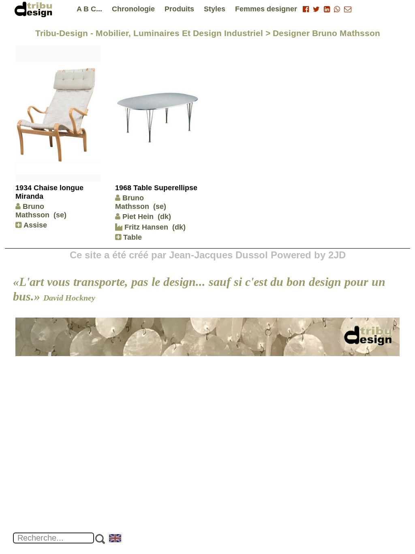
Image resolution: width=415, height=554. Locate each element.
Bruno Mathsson (32, 210)
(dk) (164, 217)
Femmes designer (266, 9)
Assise (34, 225)
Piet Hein (138, 217)
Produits (179, 9)
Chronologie (133, 9)
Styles (214, 9)
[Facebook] (306, 9)
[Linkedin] (327, 9)
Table (131, 237)
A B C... (89, 9)
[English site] (115, 539)
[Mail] (347, 9)
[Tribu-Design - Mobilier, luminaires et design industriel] (34, 9)
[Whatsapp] (337, 9)
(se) (59, 215)
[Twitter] (316, 9)
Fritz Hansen (145, 227)
